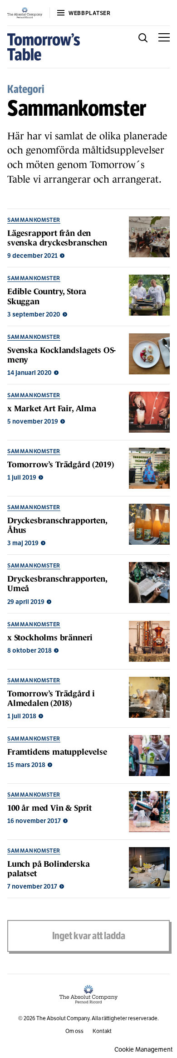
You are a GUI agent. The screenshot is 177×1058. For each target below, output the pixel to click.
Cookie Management (143, 1049)
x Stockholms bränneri (50, 637)
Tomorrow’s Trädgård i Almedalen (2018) (51, 698)
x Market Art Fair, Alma (51, 408)
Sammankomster (33, 219)
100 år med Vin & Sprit (49, 808)
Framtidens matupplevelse (57, 751)
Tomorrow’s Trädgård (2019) (60, 464)
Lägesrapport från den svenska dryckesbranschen (57, 238)
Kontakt (102, 1030)
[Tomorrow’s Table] (43, 47)
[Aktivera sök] (143, 47)
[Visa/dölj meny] (164, 47)
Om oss (74, 1030)
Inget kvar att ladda (88, 936)
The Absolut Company (62, 1018)
